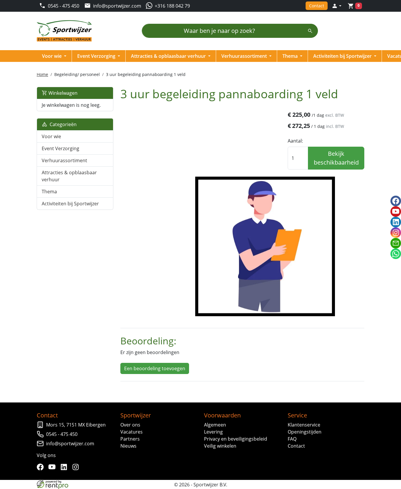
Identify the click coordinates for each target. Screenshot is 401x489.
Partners (130, 439)
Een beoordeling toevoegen (154, 368)
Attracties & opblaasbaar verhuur (169, 56)
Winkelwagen (62, 93)
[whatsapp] (395, 253)
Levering (213, 432)
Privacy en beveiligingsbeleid (235, 439)
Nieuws (128, 446)
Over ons (130, 425)
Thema (290, 56)
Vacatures (131, 432)
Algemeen (215, 425)
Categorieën (62, 124)
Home (42, 74)
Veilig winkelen (220, 446)
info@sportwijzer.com (70, 443)
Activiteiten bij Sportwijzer (343, 56)
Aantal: (295, 141)
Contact (316, 6)
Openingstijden (304, 432)
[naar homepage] (66, 31)
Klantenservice (304, 425)
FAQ (292, 439)
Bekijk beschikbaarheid (336, 158)
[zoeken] (310, 31)
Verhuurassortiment (244, 56)
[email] (395, 243)
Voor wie (52, 56)
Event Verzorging (97, 56)
